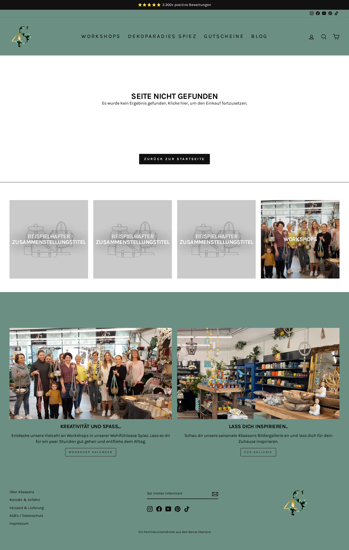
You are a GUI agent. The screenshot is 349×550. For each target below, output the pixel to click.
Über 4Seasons (21, 492)
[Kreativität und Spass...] (90, 373)
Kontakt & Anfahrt (24, 500)
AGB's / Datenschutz (26, 515)
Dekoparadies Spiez (162, 36)
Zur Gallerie (258, 452)
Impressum (18, 523)
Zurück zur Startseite (174, 159)
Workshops (101, 36)
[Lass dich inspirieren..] (258, 373)
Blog (259, 36)
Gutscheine (224, 36)
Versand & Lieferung (26, 508)
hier (184, 103)
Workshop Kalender (91, 452)
